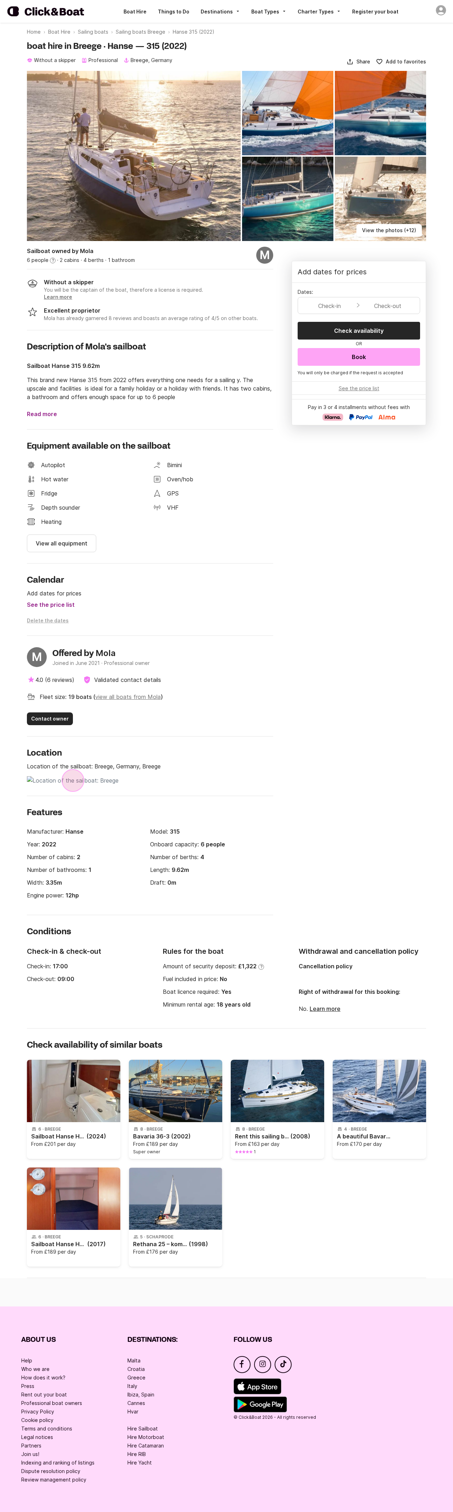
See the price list (51, 604)
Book (359, 356)
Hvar (132, 1412)
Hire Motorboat (145, 1437)
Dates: (305, 292)
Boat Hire (135, 12)
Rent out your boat (44, 1394)
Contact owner (50, 719)
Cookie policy (37, 1420)
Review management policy (53, 1480)
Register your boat (375, 12)
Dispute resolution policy (50, 1471)
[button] (358, 61)
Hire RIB (136, 1454)
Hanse (74, 831)
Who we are (35, 1369)
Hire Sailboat (142, 1429)
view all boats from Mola (128, 696)
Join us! (30, 1454)
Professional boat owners (51, 1403)
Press (27, 1386)
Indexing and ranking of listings (57, 1463)
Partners (31, 1446)
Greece (136, 1377)
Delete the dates (48, 620)
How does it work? (43, 1377)
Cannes (136, 1403)
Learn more (325, 1008)
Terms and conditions (46, 1429)
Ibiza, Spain (140, 1394)
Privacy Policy (37, 1412)
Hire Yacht (139, 1463)
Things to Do (173, 12)
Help (26, 1360)
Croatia (136, 1369)
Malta (134, 1360)
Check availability (359, 330)
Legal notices (37, 1437)
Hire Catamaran (145, 1446)
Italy (132, 1386)
